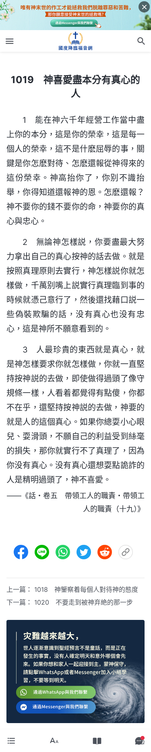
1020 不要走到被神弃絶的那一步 (83, 602)
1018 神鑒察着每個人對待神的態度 (86, 589)
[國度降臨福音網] (75, 41)
